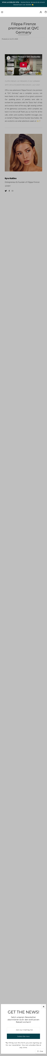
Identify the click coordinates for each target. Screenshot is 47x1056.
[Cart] (46, 12)
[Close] (43, 1006)
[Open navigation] (8, 11)
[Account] (41, 12)
